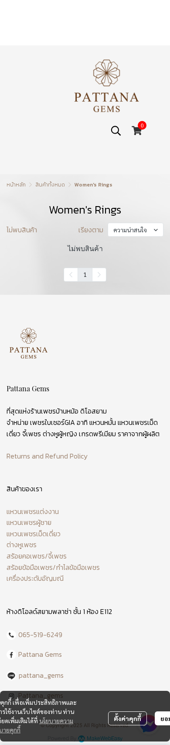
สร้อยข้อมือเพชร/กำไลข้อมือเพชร (53, 567)
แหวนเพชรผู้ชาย (29, 522)
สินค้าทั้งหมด (50, 185)
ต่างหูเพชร (22, 544)
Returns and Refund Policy (47, 456)
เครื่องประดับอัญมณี (35, 578)
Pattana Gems (40, 654)
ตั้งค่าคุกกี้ (127, 718)
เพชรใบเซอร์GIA (52, 422)
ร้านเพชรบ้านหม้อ (54, 411)
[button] (116, 130)
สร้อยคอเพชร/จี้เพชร (37, 556)
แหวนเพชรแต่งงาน (33, 511)
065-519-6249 (40, 634)
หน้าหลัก (16, 185)
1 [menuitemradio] (85, 274)
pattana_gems (41, 675)
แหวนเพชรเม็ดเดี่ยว (34, 533)
